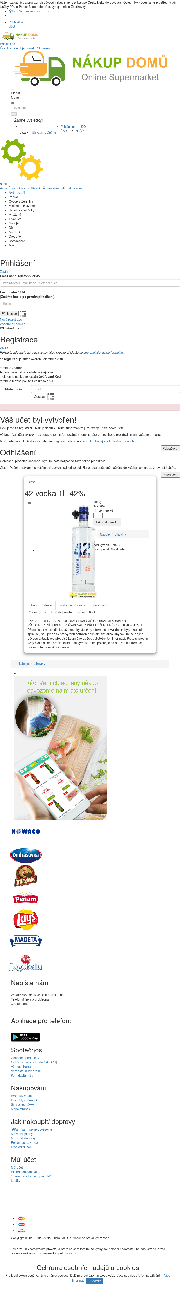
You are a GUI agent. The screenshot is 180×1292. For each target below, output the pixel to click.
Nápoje (105, 534)
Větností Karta (21, 1066)
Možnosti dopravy (23, 1138)
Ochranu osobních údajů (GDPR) (34, 1062)
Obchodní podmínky (25, 1057)
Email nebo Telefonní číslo (20, 276)
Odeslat (39, 396)
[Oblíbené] (29, 503)
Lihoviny (120, 534)
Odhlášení (43, 48)
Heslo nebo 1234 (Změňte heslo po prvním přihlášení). (27, 294)
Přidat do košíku (107, 522)
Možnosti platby (22, 1133)
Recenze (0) (101, 605)
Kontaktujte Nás (22, 1075)
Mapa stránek (20, 1109)
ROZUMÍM (94, 1281)
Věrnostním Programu (26, 1071)
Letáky (15, 1180)
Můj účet (17, 1167)
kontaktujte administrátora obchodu (114, 441)
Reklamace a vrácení (25, 1142)
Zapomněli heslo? (12, 324)
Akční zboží (17, 192)
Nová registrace (11, 319)
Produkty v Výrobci (24, 1100)
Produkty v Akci (21, 1095)
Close (32, 482)
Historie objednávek (21, 48)
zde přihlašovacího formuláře (104, 352)
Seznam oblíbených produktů (31, 1176)
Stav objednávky (22, 1104)
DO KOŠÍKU (81, 128)
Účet (3, 48)
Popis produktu (41, 605)
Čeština (52, 132)
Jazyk (24, 132)
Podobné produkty (72, 605)
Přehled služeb (21, 1147)
